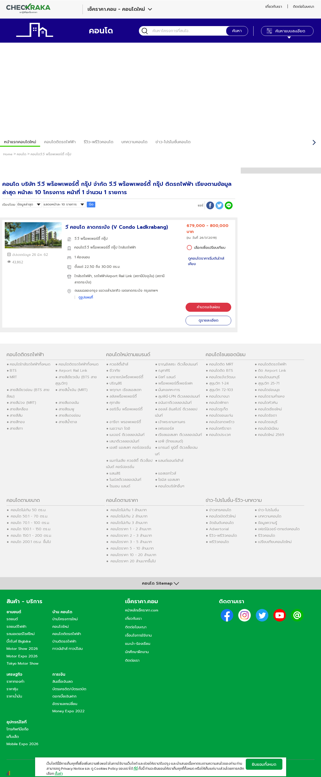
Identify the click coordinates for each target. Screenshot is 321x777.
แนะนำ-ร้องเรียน (137, 643)
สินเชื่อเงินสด (62, 681)
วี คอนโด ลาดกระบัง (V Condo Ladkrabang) (116, 227)
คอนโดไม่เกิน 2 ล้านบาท (129, 516)
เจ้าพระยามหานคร (171, 422)
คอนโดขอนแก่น (221, 415)
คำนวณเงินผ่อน (208, 307)
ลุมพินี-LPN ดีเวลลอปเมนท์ (179, 396)
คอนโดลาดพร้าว (221, 422)
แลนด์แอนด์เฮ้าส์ (170, 460)
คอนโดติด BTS (221, 370)
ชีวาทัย (115, 370)
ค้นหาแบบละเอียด (290, 31)
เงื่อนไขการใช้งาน (138, 635)
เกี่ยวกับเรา (273, 6)
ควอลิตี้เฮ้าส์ (119, 364)
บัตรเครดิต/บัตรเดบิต (69, 689)
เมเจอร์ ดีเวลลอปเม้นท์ (127, 434)
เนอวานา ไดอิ (120, 428)
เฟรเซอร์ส (166, 428)
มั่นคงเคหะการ (169, 390)
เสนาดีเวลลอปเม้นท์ (124, 441)
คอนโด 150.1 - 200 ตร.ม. (31, 535)
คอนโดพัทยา (218, 402)
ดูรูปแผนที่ (85, 297)
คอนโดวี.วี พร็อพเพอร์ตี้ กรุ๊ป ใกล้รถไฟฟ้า (105, 247)
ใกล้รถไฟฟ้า (83, 276)
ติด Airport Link (272, 370)
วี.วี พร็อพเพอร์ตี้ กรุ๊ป (91, 238)
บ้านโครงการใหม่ (65, 619)
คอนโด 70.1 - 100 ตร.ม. (30, 522)
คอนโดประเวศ (220, 434)
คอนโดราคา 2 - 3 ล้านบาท (131, 535)
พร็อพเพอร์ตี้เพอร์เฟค (175, 383)
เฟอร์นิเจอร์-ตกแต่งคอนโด (279, 529)
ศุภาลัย (115, 402)
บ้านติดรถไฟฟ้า (64, 641)
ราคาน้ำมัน (14, 696)
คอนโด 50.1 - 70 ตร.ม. (29, 516)
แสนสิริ (115, 473)
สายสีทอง (17, 422)
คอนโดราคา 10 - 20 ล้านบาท (133, 555)
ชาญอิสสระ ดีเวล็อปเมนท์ (178, 364)
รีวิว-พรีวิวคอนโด (98, 142)
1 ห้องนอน (82, 257)
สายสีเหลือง (19, 409)
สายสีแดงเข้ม (69, 402)
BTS (13, 370)
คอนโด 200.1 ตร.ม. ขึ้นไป (31, 542)
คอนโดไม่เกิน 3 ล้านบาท (129, 522)
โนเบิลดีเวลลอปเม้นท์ (125, 479)
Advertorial (219, 529)
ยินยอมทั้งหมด (264, 764)
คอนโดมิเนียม (268, 428)
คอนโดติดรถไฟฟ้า (60, 142)
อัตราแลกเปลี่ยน (64, 704)
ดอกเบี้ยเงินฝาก (64, 696)
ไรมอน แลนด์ (120, 486)
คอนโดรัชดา (267, 415)
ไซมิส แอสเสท (169, 479)
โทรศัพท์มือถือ (18, 729)
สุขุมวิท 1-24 (219, 383)
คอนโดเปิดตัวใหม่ (222, 516)
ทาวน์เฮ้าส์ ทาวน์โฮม (67, 648)
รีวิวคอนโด (266, 535)
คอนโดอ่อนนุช (269, 390)
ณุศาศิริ (164, 370)
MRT (13, 377)
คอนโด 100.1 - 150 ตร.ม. (31, 529)
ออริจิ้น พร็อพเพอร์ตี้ (126, 409)
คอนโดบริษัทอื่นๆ (171, 486)
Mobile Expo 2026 (22, 744)
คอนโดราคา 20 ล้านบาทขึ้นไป (133, 561)
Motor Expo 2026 (22, 656)
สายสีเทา (16, 428)
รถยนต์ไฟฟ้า (16, 626)
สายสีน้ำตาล (68, 422)
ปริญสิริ (116, 383)
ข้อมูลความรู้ (267, 522)
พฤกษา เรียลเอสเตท (125, 390)
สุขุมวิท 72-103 (221, 390)
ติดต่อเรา (132, 660)
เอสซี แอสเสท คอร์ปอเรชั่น (130, 447)
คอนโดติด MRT (221, 364)
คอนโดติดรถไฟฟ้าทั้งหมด (79, 364)
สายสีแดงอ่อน (70, 415)
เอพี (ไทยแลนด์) (170, 441)
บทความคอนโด (134, 142)
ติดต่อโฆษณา (303, 6)
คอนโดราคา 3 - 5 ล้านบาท (131, 542)
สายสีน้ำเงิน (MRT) (73, 390)
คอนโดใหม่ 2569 (271, 434)
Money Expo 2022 (68, 711)
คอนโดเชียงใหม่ (270, 409)
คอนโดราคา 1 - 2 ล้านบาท (131, 529)
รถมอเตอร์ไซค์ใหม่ (21, 634)
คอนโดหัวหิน (268, 402)
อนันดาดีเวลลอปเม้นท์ (175, 402)
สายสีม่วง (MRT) (23, 402)
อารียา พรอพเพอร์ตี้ (125, 422)
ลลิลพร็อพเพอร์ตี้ (123, 396)
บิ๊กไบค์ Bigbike (19, 641)
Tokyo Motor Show (23, 663)
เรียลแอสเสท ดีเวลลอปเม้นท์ (180, 434)
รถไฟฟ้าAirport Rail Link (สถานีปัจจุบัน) (124, 276)
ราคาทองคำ (15, 681)
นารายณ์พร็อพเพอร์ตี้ (126, 377)
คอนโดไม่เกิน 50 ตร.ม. (28, 510)
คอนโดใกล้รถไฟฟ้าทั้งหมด (30, 364)
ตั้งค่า (59, 773)
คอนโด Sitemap (157, 583)
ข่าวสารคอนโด (220, 510)
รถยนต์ (12, 619)
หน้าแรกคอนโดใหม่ (20, 142)
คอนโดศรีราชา (220, 428)
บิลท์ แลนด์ (167, 377)
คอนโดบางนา (219, 396)
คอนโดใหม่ (60, 626)
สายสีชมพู (66, 409)
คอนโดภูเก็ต (218, 409)
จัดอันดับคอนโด (221, 522)
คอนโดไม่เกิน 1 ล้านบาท (129, 510)
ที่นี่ (136, 768)
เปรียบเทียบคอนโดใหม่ (275, 542)
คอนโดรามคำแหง (271, 396)
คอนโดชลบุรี (267, 422)
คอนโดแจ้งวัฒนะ (222, 377)
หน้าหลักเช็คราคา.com (141, 610)
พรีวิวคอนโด (219, 542)
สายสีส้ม (16, 415)
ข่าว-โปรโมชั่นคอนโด (173, 142)
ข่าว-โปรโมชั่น (268, 510)
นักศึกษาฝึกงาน (137, 652)
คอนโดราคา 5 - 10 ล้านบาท (132, 548)
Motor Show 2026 (22, 648)
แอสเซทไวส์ (167, 473)
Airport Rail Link (73, 370)
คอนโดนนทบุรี (269, 377)
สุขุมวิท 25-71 (268, 383)
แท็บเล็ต (13, 736)
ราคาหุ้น (12, 689)
